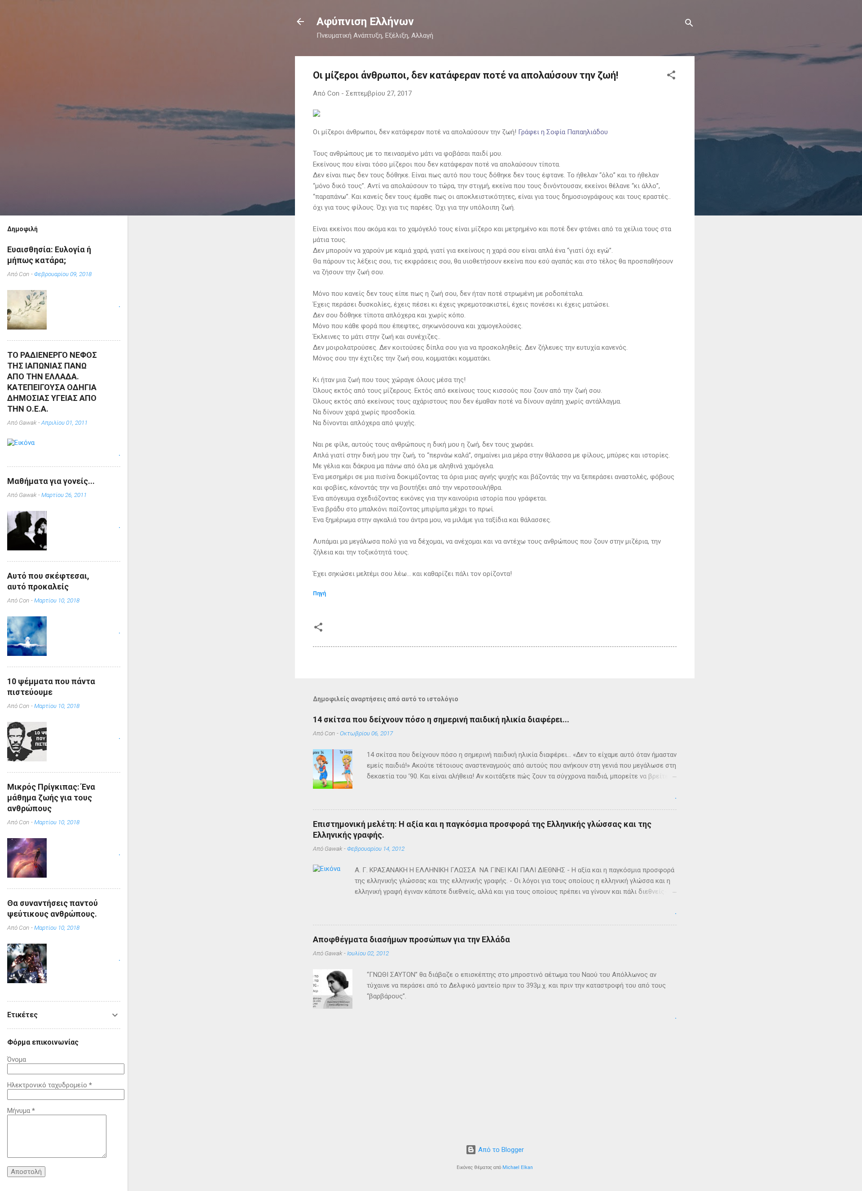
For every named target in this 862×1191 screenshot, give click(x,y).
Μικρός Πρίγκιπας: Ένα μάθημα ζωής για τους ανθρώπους (51, 797)
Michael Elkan (517, 1167)
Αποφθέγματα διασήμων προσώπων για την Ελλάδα (411, 939)
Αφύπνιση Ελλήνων (365, 21)
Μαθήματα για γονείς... (51, 481)
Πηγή (319, 593)
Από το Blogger (500, 1150)
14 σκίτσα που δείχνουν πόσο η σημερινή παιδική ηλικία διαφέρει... (441, 719)
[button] (671, 77)
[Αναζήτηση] (689, 24)
